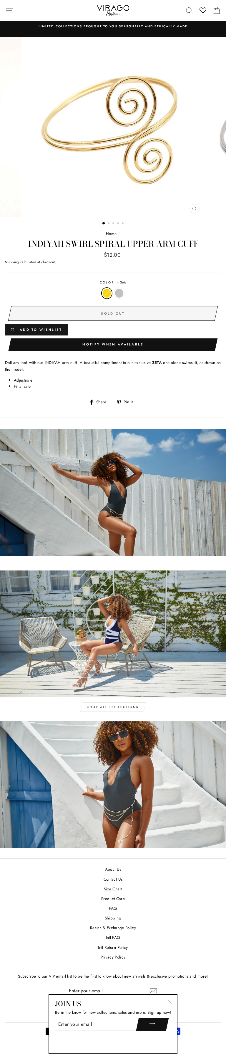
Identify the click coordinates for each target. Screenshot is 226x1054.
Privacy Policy (113, 957)
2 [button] (109, 223)
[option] (113, 26)
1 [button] (103, 223)
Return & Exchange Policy (113, 928)
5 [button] (123, 223)
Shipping (12, 262)
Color (113, 282)
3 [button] (113, 223)
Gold (107, 293)
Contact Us (113, 879)
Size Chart (113, 889)
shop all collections (113, 707)
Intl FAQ (113, 937)
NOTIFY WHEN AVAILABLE (112, 344)
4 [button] (118, 223)
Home (111, 233)
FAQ (113, 908)
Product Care (113, 899)
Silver (119, 293)
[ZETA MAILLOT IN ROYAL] (162, 363)
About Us (113, 869)
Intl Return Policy (113, 947)
